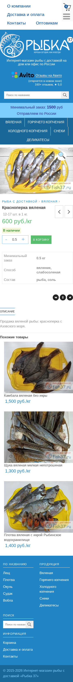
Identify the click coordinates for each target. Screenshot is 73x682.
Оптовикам (47, 23)
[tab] (7, 311)
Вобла (8, 600)
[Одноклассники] (63, 297)
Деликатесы (49, 605)
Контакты (16, 23)
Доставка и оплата (25, 14)
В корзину (41, 239)
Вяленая (46, 573)
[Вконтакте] (56, 297)
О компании (19, 6)
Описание (7, 311)
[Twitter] (70, 297)
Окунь (8, 587)
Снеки (44, 598)
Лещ (6, 573)
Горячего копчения (54, 580)
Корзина (9, 643)
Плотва (9, 580)
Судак (7, 594)
